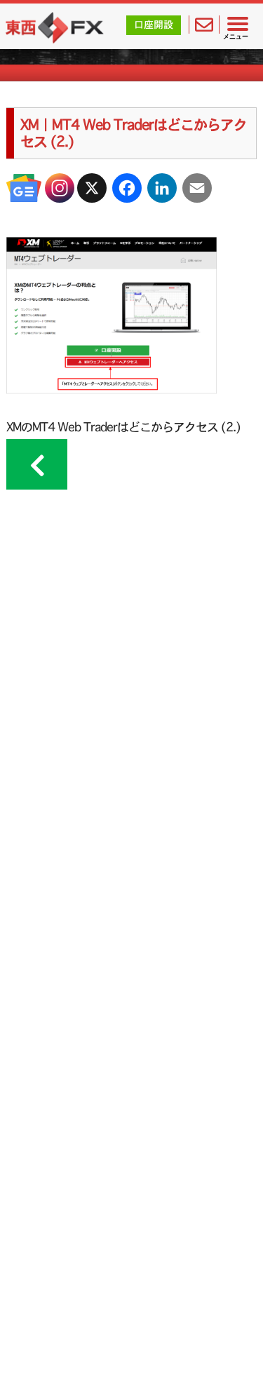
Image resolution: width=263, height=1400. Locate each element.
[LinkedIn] (162, 188)
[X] (91, 188)
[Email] (197, 188)
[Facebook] (126, 188)
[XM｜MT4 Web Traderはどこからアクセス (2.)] (111, 389)
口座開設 (153, 24)
